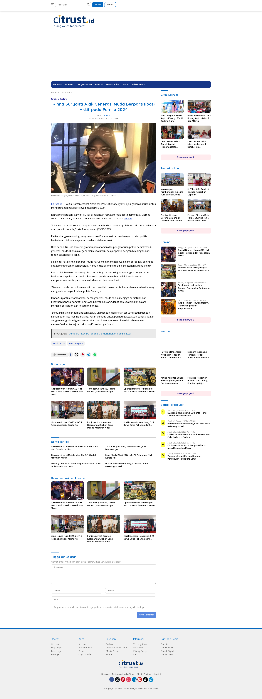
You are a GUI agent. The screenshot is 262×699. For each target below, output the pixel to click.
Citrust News (167, 647)
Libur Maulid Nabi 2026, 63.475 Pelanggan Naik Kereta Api (66, 423)
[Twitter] (117, 679)
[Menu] (53, 4)
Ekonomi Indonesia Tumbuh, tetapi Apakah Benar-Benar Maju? (198, 355)
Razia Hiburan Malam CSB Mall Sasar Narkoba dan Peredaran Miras (67, 391)
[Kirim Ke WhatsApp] (94, 354)
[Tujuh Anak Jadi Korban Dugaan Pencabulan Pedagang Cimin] (168, 289)
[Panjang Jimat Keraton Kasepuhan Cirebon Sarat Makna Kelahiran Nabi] (103, 410)
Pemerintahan (113, 84)
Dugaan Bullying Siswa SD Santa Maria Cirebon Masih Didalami (187, 414)
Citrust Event (167, 654)
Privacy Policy (140, 651)
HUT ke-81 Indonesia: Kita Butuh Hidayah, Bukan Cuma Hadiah (171, 355)
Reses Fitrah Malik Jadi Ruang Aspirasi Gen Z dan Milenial (199, 118)
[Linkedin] (134, 679)
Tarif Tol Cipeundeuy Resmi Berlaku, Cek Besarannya (101, 390)
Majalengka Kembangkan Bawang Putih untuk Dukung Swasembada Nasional (172, 192)
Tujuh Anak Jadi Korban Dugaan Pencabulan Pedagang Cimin (194, 288)
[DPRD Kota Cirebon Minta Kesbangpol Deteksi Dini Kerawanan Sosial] (199, 132)
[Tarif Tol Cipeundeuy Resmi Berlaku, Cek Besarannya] (103, 377)
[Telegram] (151, 679)
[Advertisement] (131, 58)
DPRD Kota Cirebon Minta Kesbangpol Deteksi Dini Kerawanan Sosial (197, 144)
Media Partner (113, 651)
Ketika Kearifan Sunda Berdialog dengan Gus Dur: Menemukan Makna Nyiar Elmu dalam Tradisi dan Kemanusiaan (172, 381)
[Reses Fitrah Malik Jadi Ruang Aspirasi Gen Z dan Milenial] (199, 106)
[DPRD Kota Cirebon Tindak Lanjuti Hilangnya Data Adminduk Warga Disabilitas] (172, 132)
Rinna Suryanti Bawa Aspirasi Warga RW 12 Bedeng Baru (172, 118)
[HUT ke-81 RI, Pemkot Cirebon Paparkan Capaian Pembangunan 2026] (199, 179)
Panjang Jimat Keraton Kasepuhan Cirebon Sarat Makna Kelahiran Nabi (100, 425)
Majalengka (56, 647)
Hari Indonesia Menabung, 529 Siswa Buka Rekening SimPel (139, 423)
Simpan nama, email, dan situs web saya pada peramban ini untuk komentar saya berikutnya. (99, 607)
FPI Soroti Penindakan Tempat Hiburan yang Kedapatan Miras (187, 446)
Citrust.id (165, 644)
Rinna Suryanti (76, 343)
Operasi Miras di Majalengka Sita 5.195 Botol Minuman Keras (139, 390)
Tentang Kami (140, 644)
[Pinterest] (123, 679)
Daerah (69, 84)
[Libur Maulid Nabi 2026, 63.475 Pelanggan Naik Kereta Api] (67, 410)
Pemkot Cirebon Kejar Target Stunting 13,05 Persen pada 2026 (199, 218)
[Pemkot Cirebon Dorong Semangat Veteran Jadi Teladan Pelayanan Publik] (172, 205)
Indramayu (56, 651)
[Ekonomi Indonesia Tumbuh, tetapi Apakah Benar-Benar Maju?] (199, 342)
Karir (135, 654)
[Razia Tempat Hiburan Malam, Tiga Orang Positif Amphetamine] (168, 306)
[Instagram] (128, 679)
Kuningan (55, 654)
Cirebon (55, 98)
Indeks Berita (138, 84)
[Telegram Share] (88, 354)
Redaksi (109, 644)
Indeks (98, 4)
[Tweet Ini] (76, 354)
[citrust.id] (74, 21)
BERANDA (57, 84)
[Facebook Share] (70, 354)
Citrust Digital (167, 651)
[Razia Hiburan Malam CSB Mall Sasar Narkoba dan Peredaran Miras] (67, 377)
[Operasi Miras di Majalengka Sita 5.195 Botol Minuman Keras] (140, 377)
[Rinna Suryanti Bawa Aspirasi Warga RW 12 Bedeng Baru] (172, 106)
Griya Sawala (85, 84)
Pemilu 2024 (59, 343)
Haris (99, 115)
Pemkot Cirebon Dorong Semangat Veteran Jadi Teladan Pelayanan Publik (171, 218)
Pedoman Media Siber (117, 647)
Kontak (110, 4)
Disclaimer (138, 647)
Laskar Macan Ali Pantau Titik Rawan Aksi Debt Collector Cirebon (189, 436)
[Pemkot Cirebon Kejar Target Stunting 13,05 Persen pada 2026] (199, 205)
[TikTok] (145, 679)
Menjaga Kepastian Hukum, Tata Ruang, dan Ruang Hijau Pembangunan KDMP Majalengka (198, 381)
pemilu (128, 218)
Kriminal (99, 84)
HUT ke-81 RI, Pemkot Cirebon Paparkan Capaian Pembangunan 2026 (198, 192)
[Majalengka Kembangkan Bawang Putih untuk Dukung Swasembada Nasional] (172, 179)
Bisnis (126, 84)
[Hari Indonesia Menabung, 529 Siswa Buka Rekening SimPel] (140, 410)
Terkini (63, 98)
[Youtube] (139, 679)
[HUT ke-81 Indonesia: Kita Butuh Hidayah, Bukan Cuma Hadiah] (172, 342)
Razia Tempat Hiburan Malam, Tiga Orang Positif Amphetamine (193, 305)
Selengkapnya (184, 157)
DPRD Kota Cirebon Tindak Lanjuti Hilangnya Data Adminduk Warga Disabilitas (170, 144)
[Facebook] (111, 679)
